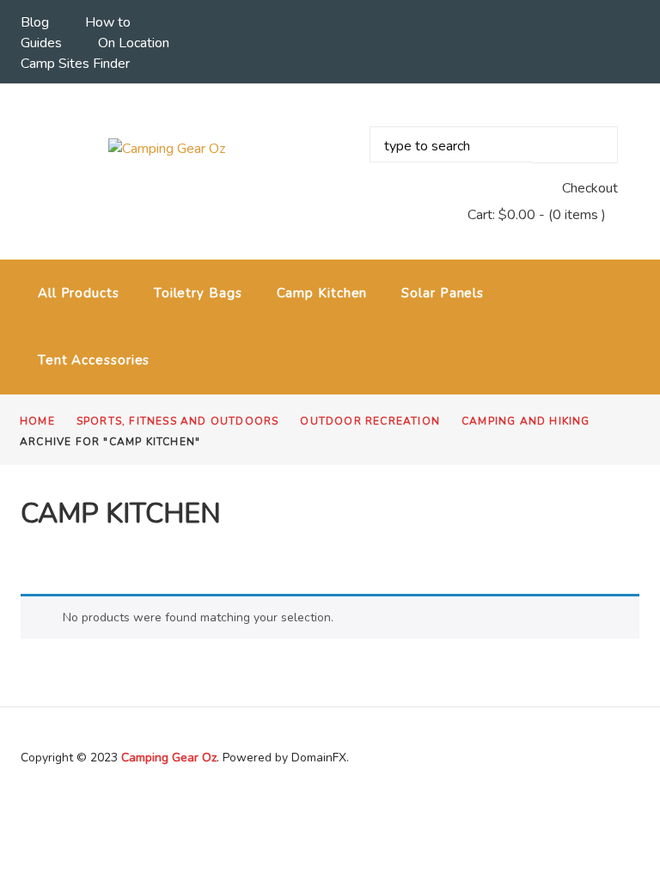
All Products (78, 293)
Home (37, 421)
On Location (133, 43)
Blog (35, 22)
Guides (41, 43)
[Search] (574, 144)
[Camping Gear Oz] (166, 148)
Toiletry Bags (198, 293)
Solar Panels (442, 293)
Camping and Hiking (525, 421)
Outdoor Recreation (370, 421)
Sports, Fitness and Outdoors (177, 421)
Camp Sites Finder (75, 63)
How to (108, 22)
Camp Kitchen (322, 293)
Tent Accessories (94, 360)
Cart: (501, 214)
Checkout (590, 188)
